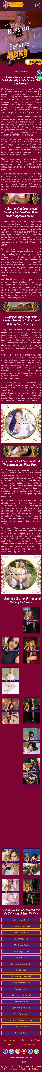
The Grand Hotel (21, 945)
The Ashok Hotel (21, 939)
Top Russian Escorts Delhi (18, 1069)
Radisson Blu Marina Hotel (21, 1020)
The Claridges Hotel (21, 951)
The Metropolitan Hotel (21, 976)
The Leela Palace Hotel (21, 995)
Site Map (34, 1069)
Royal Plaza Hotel (21, 932)
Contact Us (30, 1044)
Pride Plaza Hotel (21, 1014)
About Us (14, 1040)
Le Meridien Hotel (21, 1026)
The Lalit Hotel (21, 989)
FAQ (9, 1044)
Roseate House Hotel (21, 926)
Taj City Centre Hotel (21, 1008)
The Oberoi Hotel (21, 1001)
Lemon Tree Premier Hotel (21, 964)
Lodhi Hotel (21, 970)
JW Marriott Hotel (21, 920)
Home (4, 1040)
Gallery (25, 1040)
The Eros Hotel (21, 957)
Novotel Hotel (21, 1033)
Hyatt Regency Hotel (21, 982)
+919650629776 (21, 1062)
